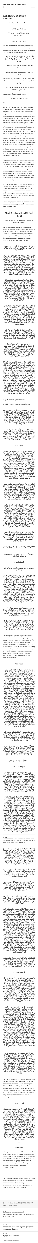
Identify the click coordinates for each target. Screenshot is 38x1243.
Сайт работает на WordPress (11, 1240)
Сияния (5, 1204)
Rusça (17, 1204)
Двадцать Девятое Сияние (25, 1202)
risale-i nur (12, 1204)
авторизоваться (8, 1216)
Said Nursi (22, 1204)
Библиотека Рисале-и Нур (14, 5)
